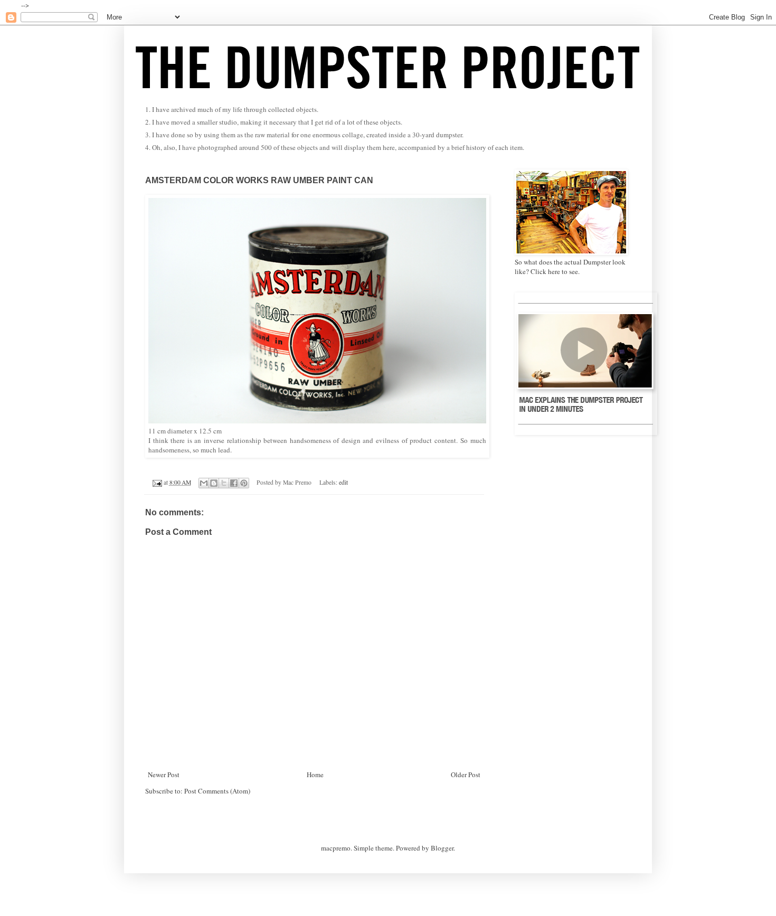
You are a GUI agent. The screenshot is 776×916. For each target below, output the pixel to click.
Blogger (442, 848)
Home (315, 774)
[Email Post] (156, 482)
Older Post (465, 774)
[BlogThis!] (214, 483)
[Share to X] (224, 483)
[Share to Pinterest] (244, 483)
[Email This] (203, 483)
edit (343, 482)
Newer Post (163, 774)
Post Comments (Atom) (217, 791)
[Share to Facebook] (234, 483)
